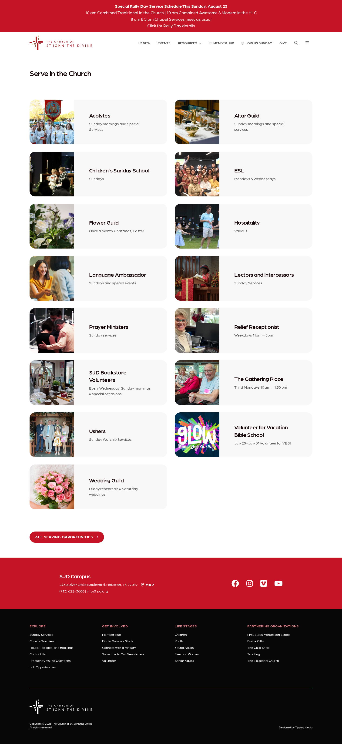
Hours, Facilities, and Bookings (52, 647)
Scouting (253, 654)
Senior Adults (184, 660)
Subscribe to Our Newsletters (123, 654)
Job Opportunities (43, 667)
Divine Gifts (255, 641)
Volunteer (109, 660)
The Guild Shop (258, 647)
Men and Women (187, 654)
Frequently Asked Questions (50, 660)
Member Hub (111, 634)
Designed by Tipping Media (295, 727)
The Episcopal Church (263, 660)
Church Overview (42, 641)
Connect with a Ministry (119, 647)
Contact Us (38, 654)
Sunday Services (41, 634)
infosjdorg (97, 591)
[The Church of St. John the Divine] (61, 42)
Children (181, 634)
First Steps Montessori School (268, 634)
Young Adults (184, 647)
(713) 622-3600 (71, 591)
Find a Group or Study (117, 641)
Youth (179, 641)
